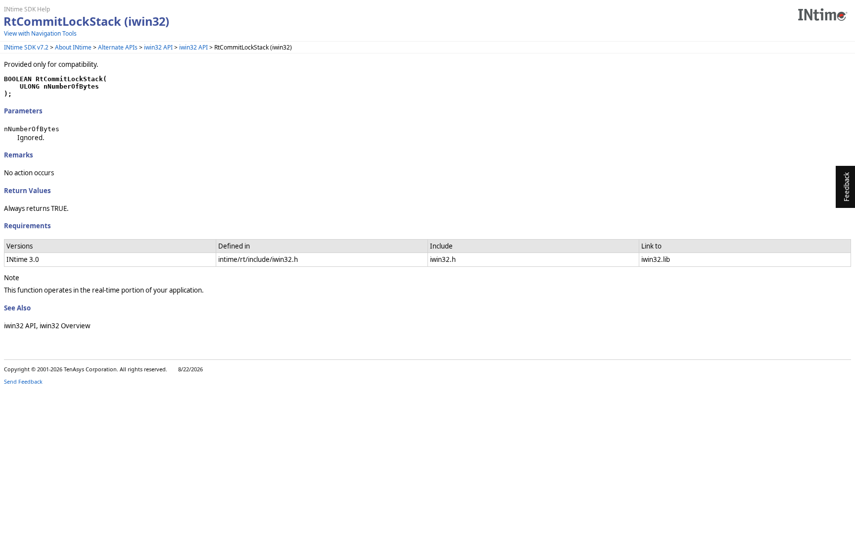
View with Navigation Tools (40, 33)
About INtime (73, 47)
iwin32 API (158, 47)
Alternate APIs (118, 47)
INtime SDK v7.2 (26, 47)
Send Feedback (23, 381)
